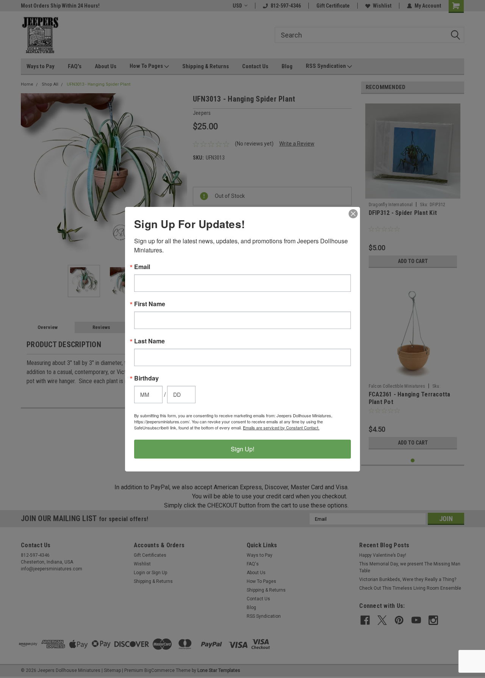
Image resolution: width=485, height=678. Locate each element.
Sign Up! (242, 449)
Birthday (146, 378)
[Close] (353, 213)
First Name (149, 304)
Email (142, 267)
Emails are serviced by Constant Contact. (281, 427)
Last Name (149, 341)
